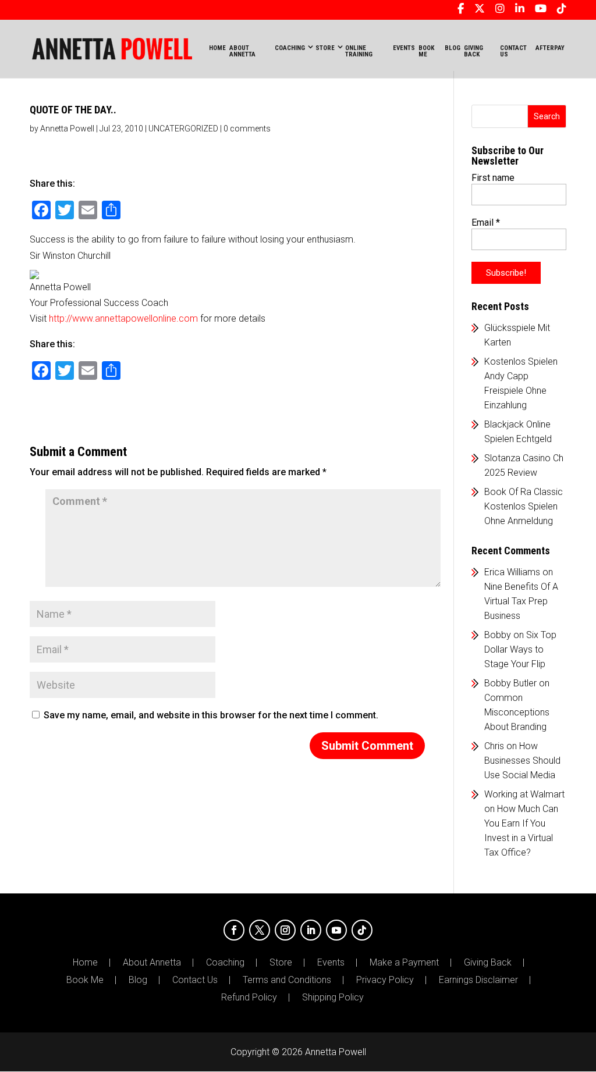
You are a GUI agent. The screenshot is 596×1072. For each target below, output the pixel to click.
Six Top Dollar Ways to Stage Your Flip (520, 649)
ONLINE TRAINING (358, 51)
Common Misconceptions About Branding (516, 712)
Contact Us (195, 980)
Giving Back (488, 963)
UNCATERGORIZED (183, 128)
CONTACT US (513, 51)
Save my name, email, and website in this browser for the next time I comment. (211, 715)
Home (217, 48)
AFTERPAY (550, 48)
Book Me (85, 980)
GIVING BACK (473, 51)
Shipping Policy (333, 997)
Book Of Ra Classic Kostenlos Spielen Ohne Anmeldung (523, 506)
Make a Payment (404, 963)
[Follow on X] (259, 930)
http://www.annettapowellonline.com (123, 318)
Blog (138, 980)
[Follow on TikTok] (362, 930)
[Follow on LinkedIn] (310, 930)
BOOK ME (426, 51)
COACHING (290, 48)
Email (485, 222)
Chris (494, 746)
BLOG (452, 48)
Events (331, 963)
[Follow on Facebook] (234, 930)
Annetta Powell (67, 128)
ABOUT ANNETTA (242, 51)
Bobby (497, 634)
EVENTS (404, 48)
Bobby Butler (510, 683)
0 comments (247, 128)
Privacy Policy (385, 980)
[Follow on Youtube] (336, 930)
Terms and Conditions (287, 980)
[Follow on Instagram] (285, 930)
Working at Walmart (524, 794)
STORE (325, 48)
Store (280, 963)
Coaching (225, 963)
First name (493, 177)
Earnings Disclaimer (478, 980)
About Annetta (152, 963)
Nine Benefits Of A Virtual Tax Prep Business (521, 601)
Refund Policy (249, 997)
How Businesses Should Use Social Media (522, 760)
